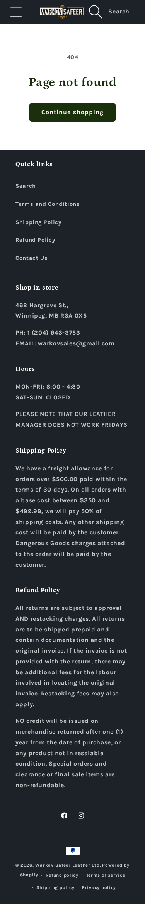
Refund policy (62, 875)
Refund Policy (35, 240)
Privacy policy (99, 887)
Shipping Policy (38, 222)
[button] (16, 11)
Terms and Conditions (47, 204)
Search (25, 186)
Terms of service (105, 875)
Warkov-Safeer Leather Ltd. (68, 865)
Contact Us (31, 258)
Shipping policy (55, 887)
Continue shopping (72, 112)
